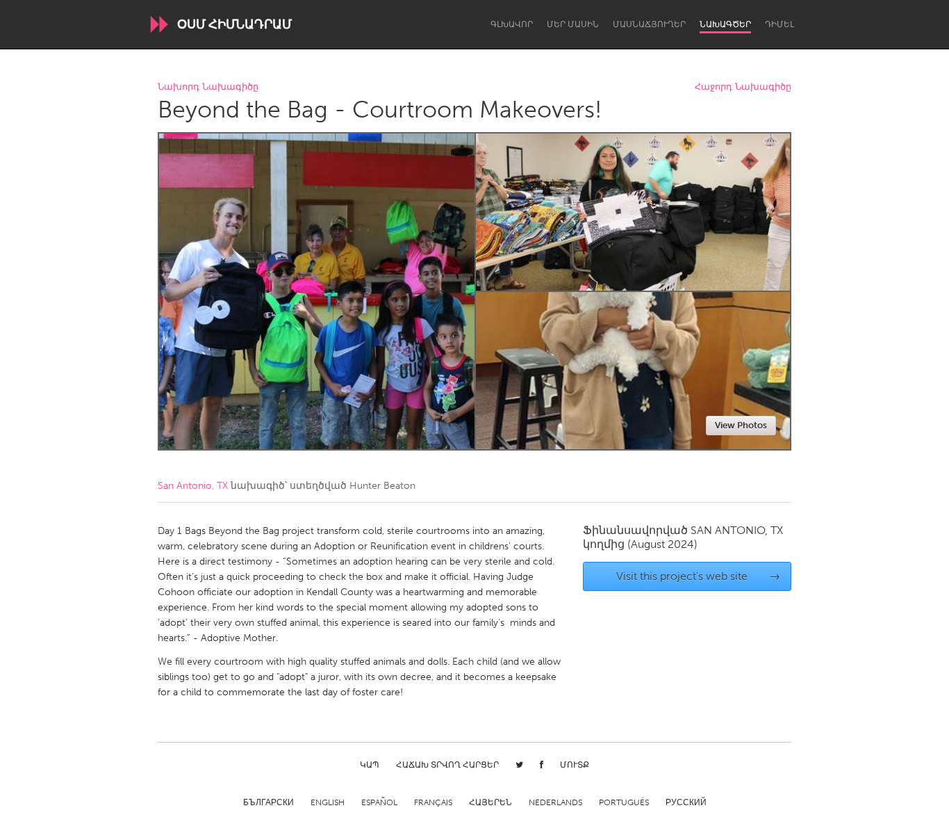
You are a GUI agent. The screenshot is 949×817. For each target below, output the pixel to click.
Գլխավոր (511, 24)
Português (624, 802)
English (328, 802)
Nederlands (555, 802)
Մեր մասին (573, 24)
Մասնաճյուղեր (649, 24)
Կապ (369, 765)
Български (268, 802)
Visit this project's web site (698, 576)
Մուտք (574, 765)
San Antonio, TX (193, 486)
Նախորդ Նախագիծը (208, 87)
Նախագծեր (725, 24)
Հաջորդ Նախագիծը (743, 87)
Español (379, 802)
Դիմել (779, 24)
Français (433, 802)
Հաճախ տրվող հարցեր (447, 765)
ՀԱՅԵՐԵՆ (490, 802)
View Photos (741, 425)
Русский (686, 802)
